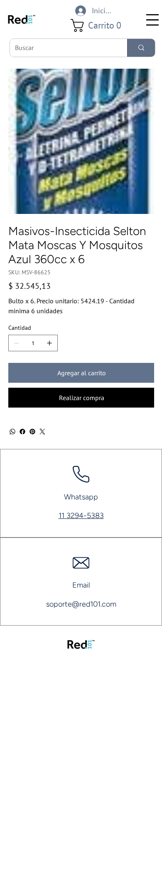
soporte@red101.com (81, 604)
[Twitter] (42, 431)
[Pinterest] (32, 431)
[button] (99, 25)
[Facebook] (22, 431)
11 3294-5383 (81, 515)
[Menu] (152, 20)
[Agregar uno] (49, 343)
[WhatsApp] (12, 431)
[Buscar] (141, 48)
